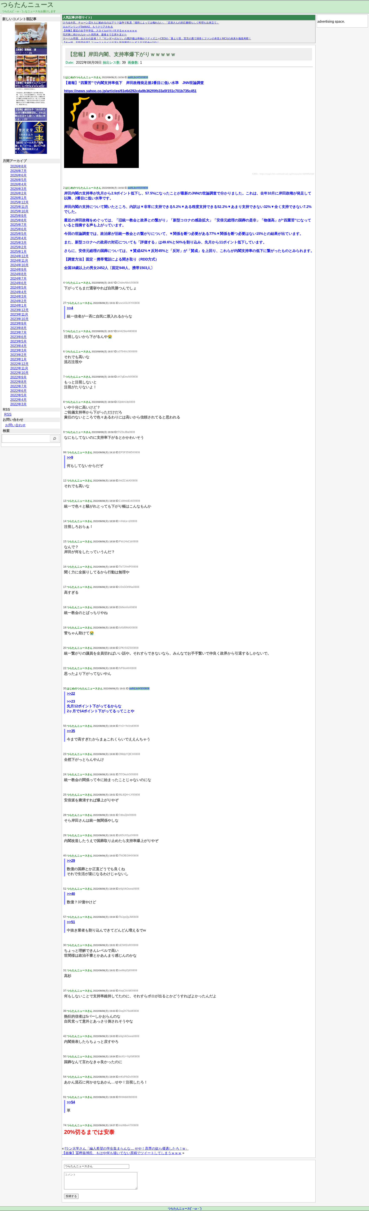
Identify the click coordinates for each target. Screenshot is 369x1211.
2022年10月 (19, 373)
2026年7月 (18, 171)
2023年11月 (19, 314)
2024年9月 (18, 269)
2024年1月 (18, 305)
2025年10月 (19, 211)
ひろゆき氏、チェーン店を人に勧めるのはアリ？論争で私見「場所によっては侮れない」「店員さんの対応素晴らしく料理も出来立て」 (141, 22)
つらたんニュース (27, 4)
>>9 (70, 457)
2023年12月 (19, 310)
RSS (8, 414)
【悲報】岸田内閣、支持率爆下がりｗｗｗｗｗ (122, 54)
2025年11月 (19, 207)
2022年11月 (19, 368)
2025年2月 (18, 247)
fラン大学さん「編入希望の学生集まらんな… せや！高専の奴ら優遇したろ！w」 (127, 1148)
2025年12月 (19, 202)
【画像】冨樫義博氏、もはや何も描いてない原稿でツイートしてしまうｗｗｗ (122, 1153)
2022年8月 (18, 382)
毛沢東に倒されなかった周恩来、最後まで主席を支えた (95, 34)
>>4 (70, 308)
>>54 (71, 1102)
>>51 (71, 922)
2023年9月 (18, 323)
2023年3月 (18, 350)
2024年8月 (18, 274)
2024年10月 (19, 265)
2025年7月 (18, 225)
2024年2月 (18, 301)
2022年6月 (18, 391)
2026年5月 (18, 180)
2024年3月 (18, 296)
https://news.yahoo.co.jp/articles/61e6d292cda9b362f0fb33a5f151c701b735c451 (130, 91)
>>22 (71, 694)
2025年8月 (18, 220)
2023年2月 (18, 355)
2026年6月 (18, 175)
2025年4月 (18, 238)
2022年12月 (19, 364)
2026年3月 (18, 189)
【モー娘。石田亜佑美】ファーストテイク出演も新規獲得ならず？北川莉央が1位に (111, 42)
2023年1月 (18, 359)
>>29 (71, 861)
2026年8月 (18, 166)
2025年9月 (18, 216)
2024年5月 (18, 287)
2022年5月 (18, 395)
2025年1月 (18, 251)
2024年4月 (18, 292)
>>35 (71, 731)
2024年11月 (19, 260)
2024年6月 (18, 283)
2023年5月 (18, 341)
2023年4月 (18, 346)
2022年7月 (18, 386)
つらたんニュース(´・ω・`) (184, 1208)
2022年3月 (18, 404)
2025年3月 (18, 242)
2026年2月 (18, 193)
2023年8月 (18, 328)
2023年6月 (18, 337)
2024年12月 (19, 256)
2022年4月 (18, 400)
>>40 (71, 894)
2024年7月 (18, 278)
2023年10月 (19, 319)
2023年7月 (18, 332)
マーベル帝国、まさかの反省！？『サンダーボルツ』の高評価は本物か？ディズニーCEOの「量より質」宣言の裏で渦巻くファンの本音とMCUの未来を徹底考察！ (157, 38)
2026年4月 (18, 184)
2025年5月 (18, 233)
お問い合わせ (15, 425)
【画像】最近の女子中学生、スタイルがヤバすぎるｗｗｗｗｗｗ (100, 30)
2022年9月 (18, 377)
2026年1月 (18, 198)
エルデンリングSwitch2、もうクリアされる (88, 26)
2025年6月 (18, 229)
